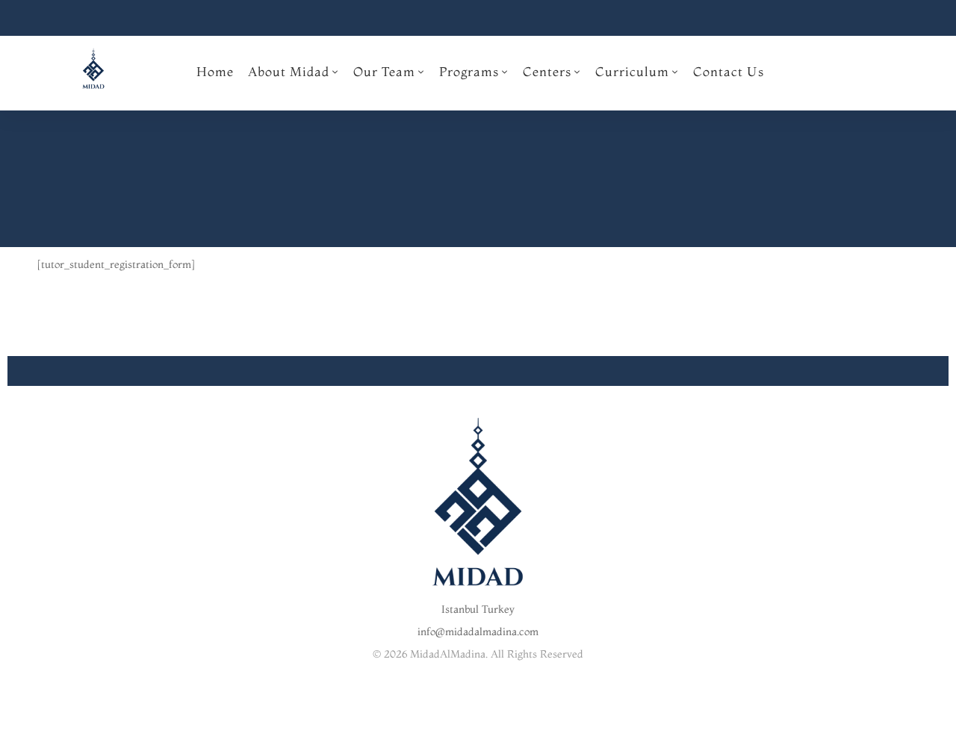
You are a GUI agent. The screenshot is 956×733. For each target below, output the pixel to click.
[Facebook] (431, 719)
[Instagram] (478, 719)
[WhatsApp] (524, 719)
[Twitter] (455, 719)
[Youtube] (501, 719)
